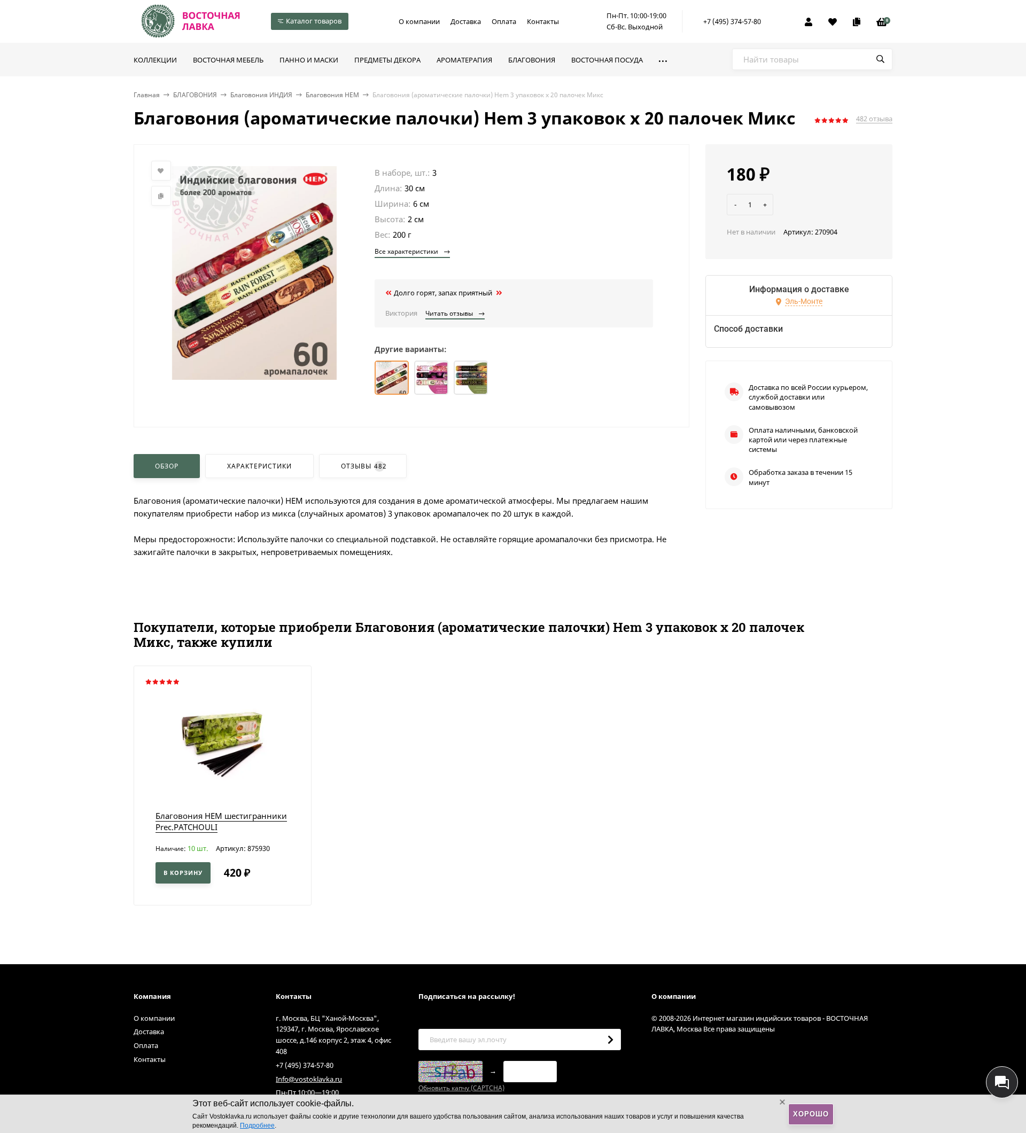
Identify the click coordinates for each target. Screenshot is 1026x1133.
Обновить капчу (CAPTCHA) (461, 1087)
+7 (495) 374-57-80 (732, 21)
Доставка (465, 21)
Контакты (543, 21)
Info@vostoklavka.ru (309, 1079)
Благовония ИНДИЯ (261, 94)
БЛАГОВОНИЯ (195, 94)
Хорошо (811, 1114)
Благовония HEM (332, 94)
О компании (419, 21)
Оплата (504, 21)
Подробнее (257, 1125)
